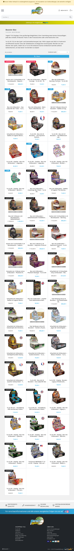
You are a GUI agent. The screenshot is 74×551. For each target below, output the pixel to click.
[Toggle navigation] (2, 10)
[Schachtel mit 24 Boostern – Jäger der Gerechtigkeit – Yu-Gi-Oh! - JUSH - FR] (58, 315)
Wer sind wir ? (50, 530)
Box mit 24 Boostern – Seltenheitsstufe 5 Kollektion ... (37, 216)
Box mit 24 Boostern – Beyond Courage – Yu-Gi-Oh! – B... (37, 80)
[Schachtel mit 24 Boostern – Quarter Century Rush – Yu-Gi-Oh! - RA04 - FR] (15, 369)
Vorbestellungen (19, 537)
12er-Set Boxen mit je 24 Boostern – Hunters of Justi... (37, 327)
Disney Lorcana (19, 534)
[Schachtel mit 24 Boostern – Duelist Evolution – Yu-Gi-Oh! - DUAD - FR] (37, 342)
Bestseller (18, 539)
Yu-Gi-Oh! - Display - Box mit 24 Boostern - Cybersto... (15, 435)
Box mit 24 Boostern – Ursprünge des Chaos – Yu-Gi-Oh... (37, 190)
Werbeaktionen (19, 540)
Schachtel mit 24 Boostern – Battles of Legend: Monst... (15, 134)
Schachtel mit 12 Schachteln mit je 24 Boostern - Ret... (58, 272)
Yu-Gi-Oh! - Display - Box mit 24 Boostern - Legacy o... (58, 408)
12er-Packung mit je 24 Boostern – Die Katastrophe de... (58, 300)
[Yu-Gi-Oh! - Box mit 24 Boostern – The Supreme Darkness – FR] (37, 123)
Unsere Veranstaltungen (53, 529)
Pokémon (17, 530)
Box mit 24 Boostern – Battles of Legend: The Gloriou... (58, 189)
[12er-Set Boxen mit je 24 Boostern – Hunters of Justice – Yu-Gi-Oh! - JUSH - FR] (37, 315)
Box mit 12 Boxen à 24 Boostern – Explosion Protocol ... (37, 245)
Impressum (50, 537)
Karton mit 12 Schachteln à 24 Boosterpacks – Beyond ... (15, 80)
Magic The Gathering (20, 535)
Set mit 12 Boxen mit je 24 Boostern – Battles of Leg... (58, 107)
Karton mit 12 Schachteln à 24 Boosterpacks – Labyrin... (15, 244)
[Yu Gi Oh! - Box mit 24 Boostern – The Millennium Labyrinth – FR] (58, 123)
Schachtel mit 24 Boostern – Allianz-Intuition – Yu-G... (58, 354)
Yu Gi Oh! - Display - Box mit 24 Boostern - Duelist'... (15, 462)
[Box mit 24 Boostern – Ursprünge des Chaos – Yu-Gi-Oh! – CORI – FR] (37, 177)
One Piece (17, 532)
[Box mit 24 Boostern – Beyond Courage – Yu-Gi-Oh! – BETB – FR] (37, 69)
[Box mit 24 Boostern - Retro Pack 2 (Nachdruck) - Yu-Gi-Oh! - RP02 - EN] (37, 96)
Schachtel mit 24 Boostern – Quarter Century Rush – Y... (15, 381)
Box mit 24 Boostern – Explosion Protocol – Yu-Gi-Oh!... (58, 245)
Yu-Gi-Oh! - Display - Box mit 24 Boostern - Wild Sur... (58, 435)
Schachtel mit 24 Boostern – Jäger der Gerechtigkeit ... (58, 327)
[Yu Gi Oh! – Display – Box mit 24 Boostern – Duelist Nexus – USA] (37, 424)
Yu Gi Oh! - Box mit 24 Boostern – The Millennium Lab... (58, 135)
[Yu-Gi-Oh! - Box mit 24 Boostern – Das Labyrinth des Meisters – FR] (37, 369)
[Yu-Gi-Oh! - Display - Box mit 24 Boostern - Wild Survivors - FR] (58, 424)
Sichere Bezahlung (51, 534)
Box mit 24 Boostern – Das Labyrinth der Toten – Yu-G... (15, 107)
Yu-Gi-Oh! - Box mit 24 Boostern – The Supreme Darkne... (37, 135)
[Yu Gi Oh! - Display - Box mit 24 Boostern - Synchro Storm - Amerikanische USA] (15, 177)
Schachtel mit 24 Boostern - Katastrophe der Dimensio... (15, 327)
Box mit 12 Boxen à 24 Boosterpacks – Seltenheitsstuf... (15, 217)
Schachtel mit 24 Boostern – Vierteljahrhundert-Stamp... (15, 354)
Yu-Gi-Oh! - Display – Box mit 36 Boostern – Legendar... (15, 162)
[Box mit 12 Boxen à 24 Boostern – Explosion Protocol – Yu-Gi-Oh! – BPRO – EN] (37, 233)
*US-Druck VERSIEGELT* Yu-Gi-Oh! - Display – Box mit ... (37, 462)
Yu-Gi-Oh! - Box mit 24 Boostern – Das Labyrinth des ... (37, 381)
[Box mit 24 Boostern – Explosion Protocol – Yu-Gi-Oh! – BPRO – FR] (58, 233)
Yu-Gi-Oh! (17, 529)
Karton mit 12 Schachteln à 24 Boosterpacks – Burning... (58, 216)
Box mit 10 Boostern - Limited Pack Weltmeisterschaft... (37, 299)
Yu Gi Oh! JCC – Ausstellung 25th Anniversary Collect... (15, 408)
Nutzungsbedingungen (53, 535)
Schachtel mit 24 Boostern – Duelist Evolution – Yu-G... (37, 354)
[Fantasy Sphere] (37, 10)
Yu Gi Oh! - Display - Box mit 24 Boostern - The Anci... (15, 489)
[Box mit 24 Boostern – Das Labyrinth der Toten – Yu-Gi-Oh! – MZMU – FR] (15, 96)
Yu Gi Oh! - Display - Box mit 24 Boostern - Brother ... (58, 162)
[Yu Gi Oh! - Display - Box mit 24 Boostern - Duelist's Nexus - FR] (15, 451)
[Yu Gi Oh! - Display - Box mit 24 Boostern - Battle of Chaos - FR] (58, 451)
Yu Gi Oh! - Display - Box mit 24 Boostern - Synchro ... (15, 189)
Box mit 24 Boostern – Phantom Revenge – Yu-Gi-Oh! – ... (37, 272)
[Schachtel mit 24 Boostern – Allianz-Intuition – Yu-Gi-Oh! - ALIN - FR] (58, 342)
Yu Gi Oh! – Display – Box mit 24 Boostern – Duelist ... (37, 435)
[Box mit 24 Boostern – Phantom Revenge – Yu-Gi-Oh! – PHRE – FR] (37, 260)
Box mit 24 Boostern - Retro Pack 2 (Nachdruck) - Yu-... (36, 107)
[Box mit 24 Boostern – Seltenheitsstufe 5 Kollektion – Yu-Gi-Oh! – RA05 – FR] (37, 205)
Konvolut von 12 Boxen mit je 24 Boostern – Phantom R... (15, 272)
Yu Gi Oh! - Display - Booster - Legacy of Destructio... (58, 381)
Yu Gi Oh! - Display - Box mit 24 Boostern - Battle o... (58, 462)
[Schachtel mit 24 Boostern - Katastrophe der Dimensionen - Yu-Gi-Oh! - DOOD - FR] (15, 315)
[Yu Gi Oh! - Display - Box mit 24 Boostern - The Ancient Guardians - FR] (15, 478)
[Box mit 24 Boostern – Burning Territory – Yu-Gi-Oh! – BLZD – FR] (58, 69)
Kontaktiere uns (51, 539)
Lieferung (49, 532)
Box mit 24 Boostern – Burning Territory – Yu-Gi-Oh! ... (58, 81)
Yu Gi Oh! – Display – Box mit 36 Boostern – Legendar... (37, 162)
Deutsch (5, 549)
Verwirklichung (59, 549)
